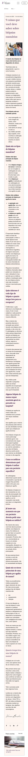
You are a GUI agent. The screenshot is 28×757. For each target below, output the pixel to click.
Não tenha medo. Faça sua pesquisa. (13, 751)
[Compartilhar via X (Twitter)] (10, 725)
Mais (12, 8)
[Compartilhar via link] (17, 725)
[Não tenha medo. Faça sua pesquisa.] (14, 742)
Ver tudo (20, 733)
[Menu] (18, 3)
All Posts (6, 8)
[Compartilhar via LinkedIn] (13, 725)
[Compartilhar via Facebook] (6, 725)
